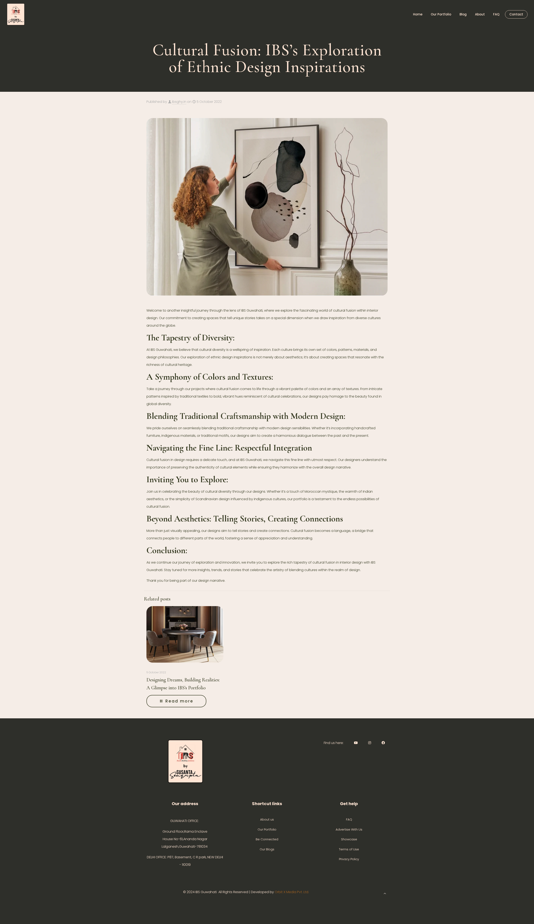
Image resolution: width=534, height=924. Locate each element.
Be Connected (267, 839)
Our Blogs (267, 849)
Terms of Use (349, 849)
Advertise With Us (349, 829)
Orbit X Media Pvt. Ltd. (292, 892)
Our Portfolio (267, 829)
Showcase (349, 839)
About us (267, 819)
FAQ (349, 819)
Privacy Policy (349, 859)
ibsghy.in (179, 101)
